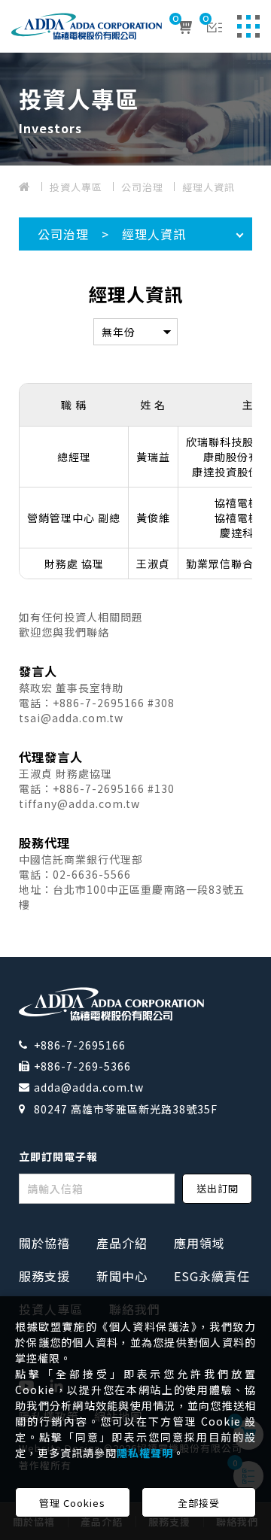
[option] (135, 109)
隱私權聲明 (145, 1452)
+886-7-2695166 (80, 1044)
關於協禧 (44, 1243)
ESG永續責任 (212, 1276)
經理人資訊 (208, 187)
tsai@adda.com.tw (71, 717)
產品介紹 (122, 1243)
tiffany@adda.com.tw (79, 803)
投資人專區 (76, 187)
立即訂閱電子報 (58, 1156)
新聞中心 (122, 1276)
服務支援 (44, 1276)
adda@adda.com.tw (89, 1087)
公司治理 (142, 187)
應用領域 (199, 1243)
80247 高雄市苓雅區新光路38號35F (126, 1108)
